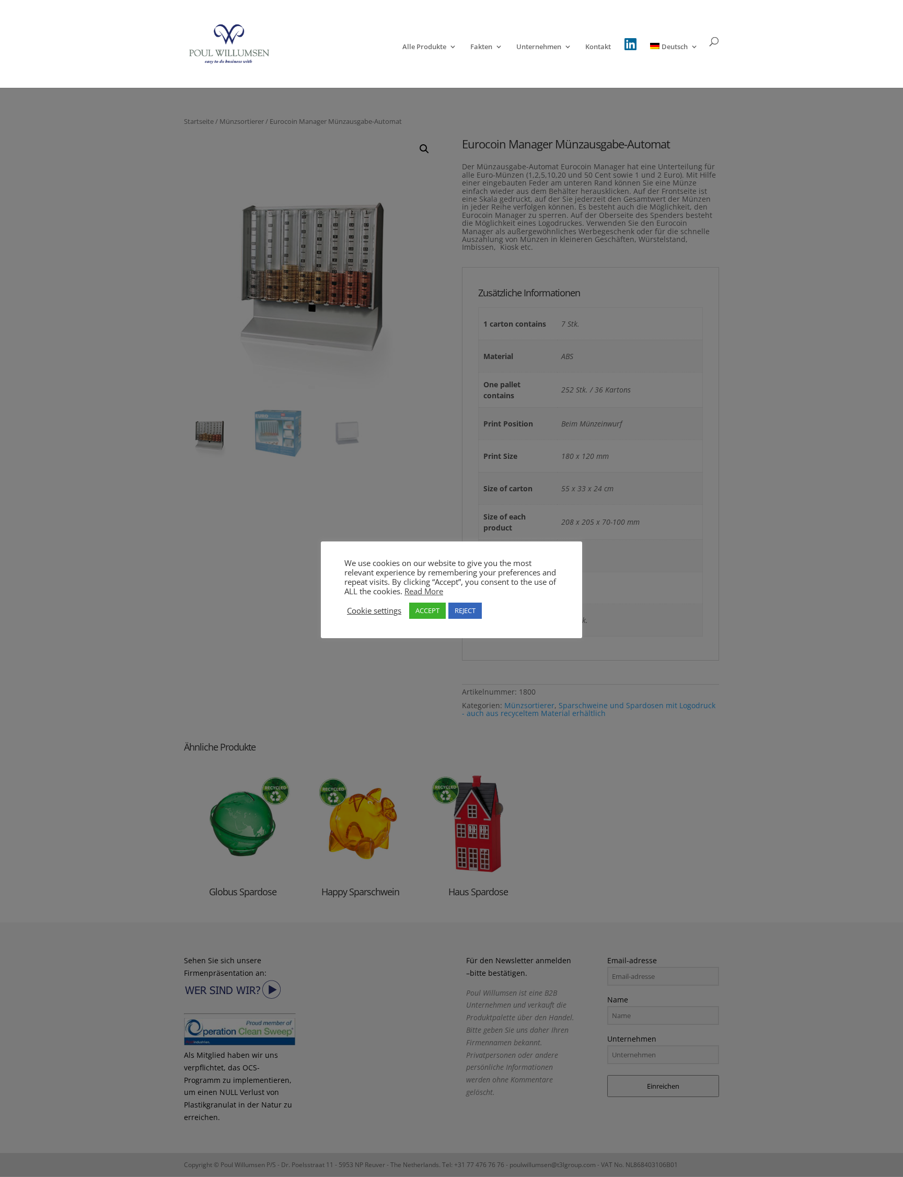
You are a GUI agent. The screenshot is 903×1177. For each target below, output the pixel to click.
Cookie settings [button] (374, 610)
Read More (423, 591)
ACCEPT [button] (427, 610)
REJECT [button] (465, 610)
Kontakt (598, 47)
